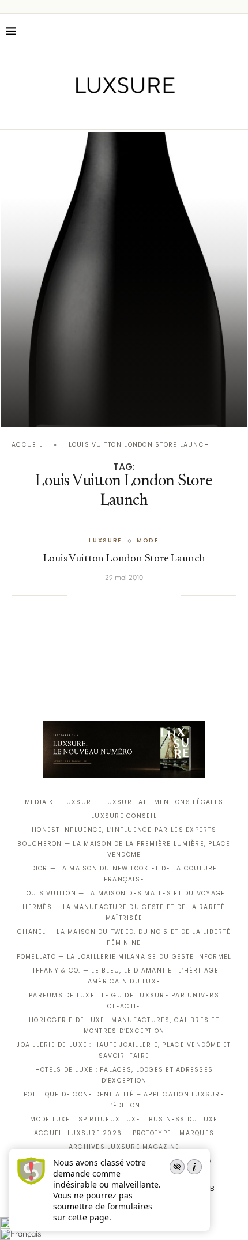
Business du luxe (183, 1119)
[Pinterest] (132, 113)
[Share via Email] (172, 595)
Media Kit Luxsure (60, 802)
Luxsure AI (124, 802)
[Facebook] (84, 113)
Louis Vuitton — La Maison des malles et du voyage (124, 893)
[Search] (236, 31)
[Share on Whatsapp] (137, 595)
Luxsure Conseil (124, 816)
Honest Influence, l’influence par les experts (124, 830)
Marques (196, 1133)
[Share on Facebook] (90, 595)
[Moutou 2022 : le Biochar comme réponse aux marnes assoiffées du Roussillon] (124, 279)
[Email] (164, 113)
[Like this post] (75, 595)
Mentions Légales (188, 802)
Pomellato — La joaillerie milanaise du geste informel (124, 956)
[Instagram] (116, 113)
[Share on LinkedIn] (125, 595)
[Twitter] (100, 113)
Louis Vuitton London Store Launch (124, 558)
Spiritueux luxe (109, 1119)
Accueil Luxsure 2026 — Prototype (102, 1133)
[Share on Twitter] (101, 595)
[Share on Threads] (149, 595)
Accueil (27, 444)
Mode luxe (50, 1119)
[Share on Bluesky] (160, 595)
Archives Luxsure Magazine (124, 1147)
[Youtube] (148, 113)
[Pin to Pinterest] (114, 595)
